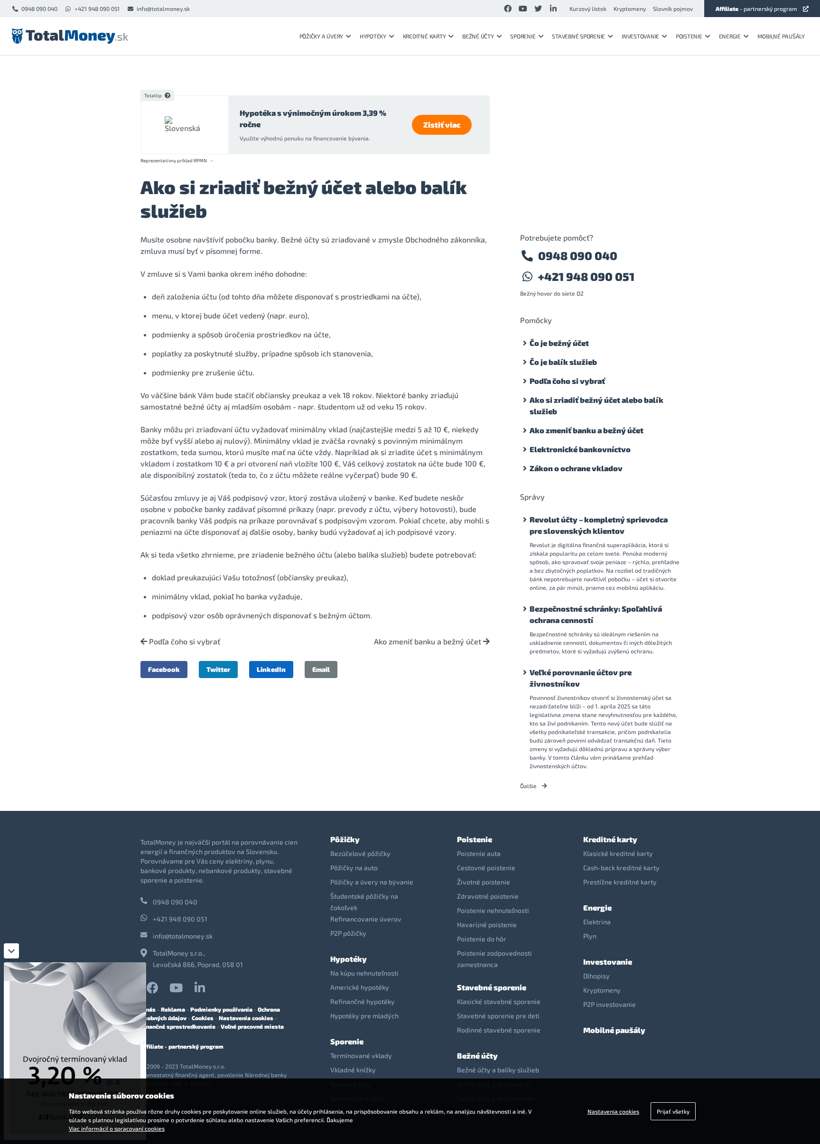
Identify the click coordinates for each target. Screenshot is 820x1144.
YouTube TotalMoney (176, 988)
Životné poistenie (483, 882)
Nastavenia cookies (246, 1017)
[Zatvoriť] (11, 950)
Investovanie (640, 36)
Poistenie (689, 36)
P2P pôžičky (348, 933)
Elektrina (597, 922)
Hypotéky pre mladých (364, 1016)
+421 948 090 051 (97, 8)
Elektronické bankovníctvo (580, 449)
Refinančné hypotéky (362, 1001)
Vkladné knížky (353, 1070)
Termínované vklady (361, 1055)
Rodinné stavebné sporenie (498, 1030)
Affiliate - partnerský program (182, 1046)
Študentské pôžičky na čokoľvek (364, 901)
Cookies (203, 1017)
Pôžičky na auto (354, 868)
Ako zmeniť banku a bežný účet (428, 641)
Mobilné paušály (781, 36)
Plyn (589, 936)
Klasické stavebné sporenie (498, 1001)
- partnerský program (756, 8)
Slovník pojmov (673, 8)
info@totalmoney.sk (163, 8)
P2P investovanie (609, 1004)
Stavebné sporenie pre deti (498, 1016)
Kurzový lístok (587, 8)
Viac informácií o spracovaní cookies (117, 1128)
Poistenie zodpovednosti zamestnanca (494, 958)
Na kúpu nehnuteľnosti (364, 973)
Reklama (173, 1009)
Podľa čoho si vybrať (183, 641)
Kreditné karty (424, 36)
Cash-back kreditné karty (621, 868)
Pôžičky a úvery (321, 36)
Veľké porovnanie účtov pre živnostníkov (581, 678)
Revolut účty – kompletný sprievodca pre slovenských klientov (599, 525)
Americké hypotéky (359, 987)
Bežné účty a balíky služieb (498, 1070)
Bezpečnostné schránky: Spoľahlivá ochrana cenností (596, 614)
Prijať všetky (673, 1111)
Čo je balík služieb (563, 361)
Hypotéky (373, 36)
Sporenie (522, 36)
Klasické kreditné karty (618, 853)
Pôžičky (345, 839)
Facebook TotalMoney (152, 988)
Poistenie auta (479, 853)
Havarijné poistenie (487, 925)
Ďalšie (529, 785)
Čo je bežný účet (559, 342)
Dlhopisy (596, 976)
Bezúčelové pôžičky (360, 853)
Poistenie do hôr (481, 939)
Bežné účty (478, 36)
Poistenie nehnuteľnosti (493, 910)
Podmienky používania (221, 1009)
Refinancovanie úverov (365, 919)
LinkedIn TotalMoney (200, 988)
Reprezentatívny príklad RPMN (173, 160)
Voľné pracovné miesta (252, 1026)
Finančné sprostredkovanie (177, 1026)
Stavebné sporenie (578, 36)
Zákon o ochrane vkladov (576, 468)
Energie (730, 36)
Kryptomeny (630, 8)
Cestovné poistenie (486, 868)
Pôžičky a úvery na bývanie (371, 882)
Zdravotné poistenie (488, 896)
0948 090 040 (39, 8)
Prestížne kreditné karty (620, 882)
